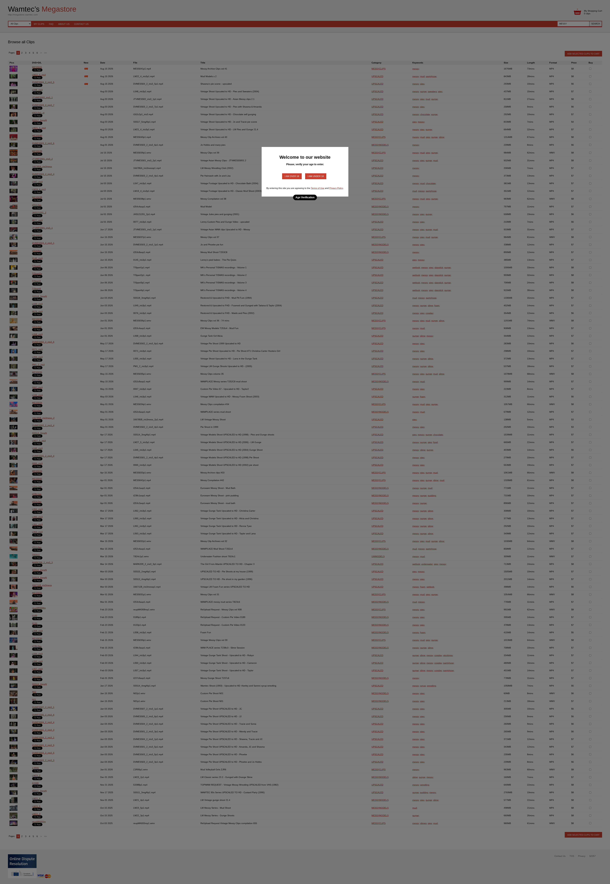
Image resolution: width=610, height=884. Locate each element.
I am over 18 (292, 176)
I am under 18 (316, 176)
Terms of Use (317, 188)
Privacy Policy (336, 188)
